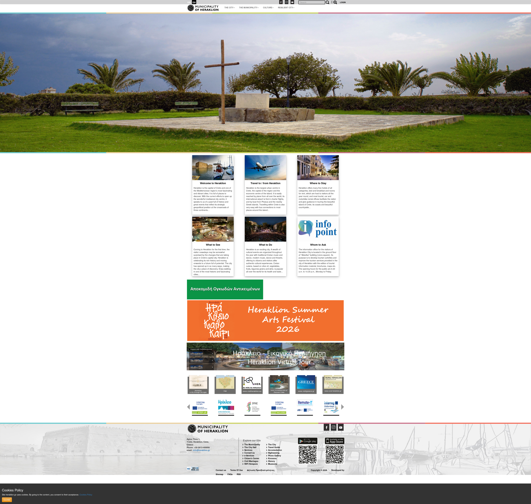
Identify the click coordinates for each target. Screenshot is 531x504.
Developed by (337, 470)
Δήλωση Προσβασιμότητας (261, 470)
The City (272, 444)
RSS (239, 474)
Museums (272, 463)
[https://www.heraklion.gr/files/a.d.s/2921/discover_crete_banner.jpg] (279, 384)
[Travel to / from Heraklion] (265, 167)
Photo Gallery (274, 455)
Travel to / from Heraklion (265, 183)
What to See (213, 244)
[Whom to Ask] (318, 228)
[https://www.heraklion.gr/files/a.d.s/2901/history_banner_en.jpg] (198, 384)
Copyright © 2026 (319, 470)
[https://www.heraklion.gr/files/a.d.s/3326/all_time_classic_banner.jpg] (306, 384)
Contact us (249, 452)
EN (194, 2)
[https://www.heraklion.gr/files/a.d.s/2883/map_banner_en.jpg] (225, 384)
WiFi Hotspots (251, 463)
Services (248, 450)
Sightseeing (273, 452)
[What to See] (213, 228)
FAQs (230, 474)
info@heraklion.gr (201, 450)
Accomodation (275, 450)
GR (189, 2)
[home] (204, 8)
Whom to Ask (318, 244)
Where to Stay (318, 183)
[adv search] (334, 2)
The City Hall (250, 447)
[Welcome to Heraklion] (213, 167)
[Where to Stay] (318, 167)
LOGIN (343, 2)
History (271, 461)
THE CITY (228, 7)
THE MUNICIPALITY (248, 7)
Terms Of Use (236, 470)
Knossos (272, 458)
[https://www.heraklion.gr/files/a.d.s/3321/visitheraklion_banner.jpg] (252, 384)
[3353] (265, 356)
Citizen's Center (251, 458)
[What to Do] (265, 228)
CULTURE (267, 7)
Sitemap (219, 474)
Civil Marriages (251, 461)
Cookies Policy (86, 494)
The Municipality (252, 444)
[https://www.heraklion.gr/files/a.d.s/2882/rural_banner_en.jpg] (333, 384)
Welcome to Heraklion (213, 183)
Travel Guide (274, 447)
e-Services (249, 455)
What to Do (265, 244)
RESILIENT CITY (285, 7)
